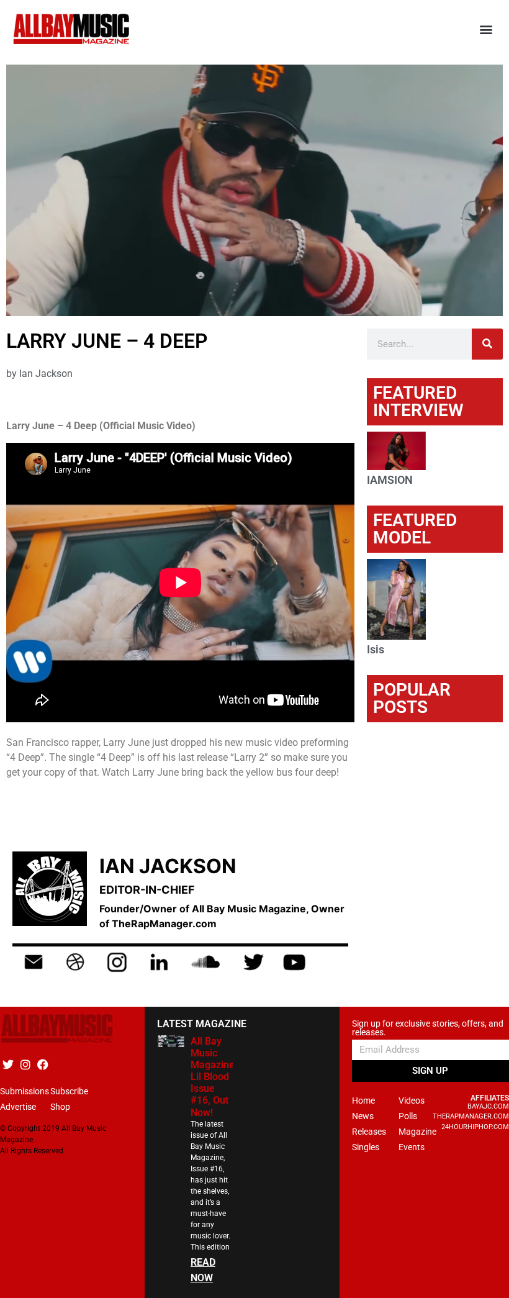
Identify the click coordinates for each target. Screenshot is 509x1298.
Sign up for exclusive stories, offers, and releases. (427, 1028)
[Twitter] (8, 1064)
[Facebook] (42, 1064)
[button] (486, 29)
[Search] (487, 344)
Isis (375, 649)
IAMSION (390, 479)
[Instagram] (25, 1064)
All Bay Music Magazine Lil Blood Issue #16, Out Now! (213, 1077)
